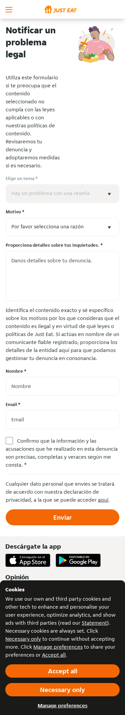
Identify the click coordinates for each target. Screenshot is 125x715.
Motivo (15, 212)
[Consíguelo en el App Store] (27, 560)
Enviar (62, 517)
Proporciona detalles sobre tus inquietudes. (54, 245)
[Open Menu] (9, 9)
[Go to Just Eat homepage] (62, 9)
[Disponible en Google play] (78, 560)
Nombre (16, 371)
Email (13, 404)
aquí (103, 499)
